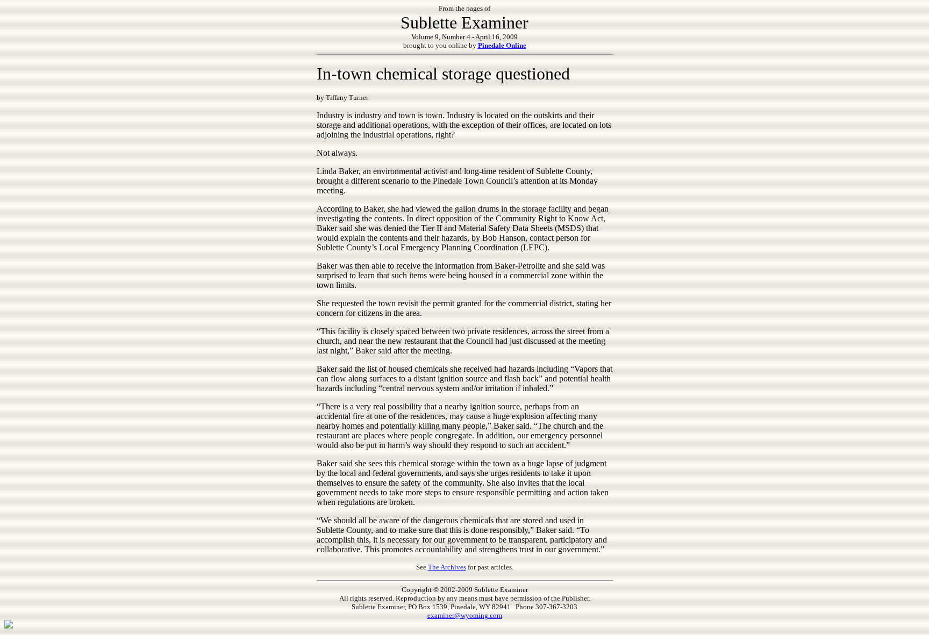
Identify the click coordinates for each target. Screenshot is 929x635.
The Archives (447, 567)
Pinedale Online (502, 45)
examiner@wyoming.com (464, 615)
